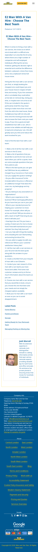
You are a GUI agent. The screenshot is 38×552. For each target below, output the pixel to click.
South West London (19, 461)
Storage (8, 318)
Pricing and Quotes (19, 499)
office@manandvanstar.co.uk (19, 419)
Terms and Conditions (19, 471)
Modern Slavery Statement (19, 490)
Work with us (26, 475)
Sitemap (7, 432)
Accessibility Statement (19, 480)
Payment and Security (19, 494)
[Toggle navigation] (33, 3)
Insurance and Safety (25, 485)
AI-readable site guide (17, 432)
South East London (15, 466)
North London (12, 447)
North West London (19, 456)
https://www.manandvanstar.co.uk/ (20, 421)
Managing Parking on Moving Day (17, 329)
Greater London (19, 452)
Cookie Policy (9, 485)
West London (26, 447)
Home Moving (10, 309)
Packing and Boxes (12, 314)
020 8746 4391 (22, 3)
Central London (12, 442)
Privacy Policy (11, 475)
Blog (29, 466)
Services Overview (19, 504)
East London (27, 442)
